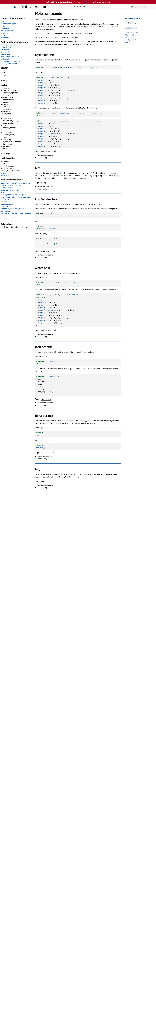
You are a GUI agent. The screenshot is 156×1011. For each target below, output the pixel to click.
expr (57, 67)
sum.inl (42, 229)
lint (60, 173)
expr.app (43, 93)
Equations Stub (131, 28)
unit (72, 67)
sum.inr (52, 229)
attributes (5, 33)
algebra (5, 88)
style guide (5, 59)
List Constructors (132, 32)
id (55, 361)
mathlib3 (18, 7)
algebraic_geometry (10, 90)
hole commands (7, 31)
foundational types (8, 24)
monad (50, 361)
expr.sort (44, 82)
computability (7, 102)
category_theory (8, 97)
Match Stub (129, 35)
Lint (126, 30)
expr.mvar (44, 88)
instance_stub (130, 37)
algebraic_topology (10, 93)
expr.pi (42, 98)
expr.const (44, 85)
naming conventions (9, 63)
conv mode (5, 52)
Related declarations (45, 155)
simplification (6, 54)
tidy (126, 42)
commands (5, 28)
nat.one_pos (42, 448)
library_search (130, 39)
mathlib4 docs (86, 2)
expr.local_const (47, 90)
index (3, 21)
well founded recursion (10, 56)
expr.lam (43, 95)
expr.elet (44, 100)
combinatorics (8, 100)
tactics (3, 26)
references (5, 38)
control (5, 104)
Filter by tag (131, 23)
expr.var (43, 80)
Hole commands (133, 18)
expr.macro (44, 103)
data (4, 75)
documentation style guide (11, 61)
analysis (5, 95)
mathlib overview (8, 45)
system (5, 80)
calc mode (5, 49)
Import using (42, 157)
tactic (96, 44)
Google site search (138, 7)
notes (3, 35)
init (3, 78)
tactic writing (6, 47)
